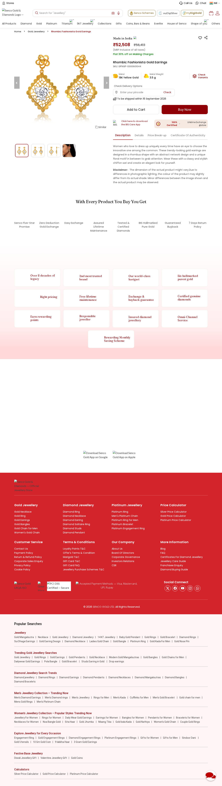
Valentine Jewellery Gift (54, 758)
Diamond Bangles (174, 677)
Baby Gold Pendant (129, 637)
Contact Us (21, 548)
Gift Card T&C (71, 561)
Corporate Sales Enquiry (28, 561)
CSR (114, 565)
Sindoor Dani (189, 737)
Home (17, 31)
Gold (39, 23)
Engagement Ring (24, 737)
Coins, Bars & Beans (138, 23)
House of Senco (176, 23)
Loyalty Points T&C (74, 548)
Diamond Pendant (74, 532)
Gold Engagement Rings (51, 737)
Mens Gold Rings (23, 701)
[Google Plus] (190, 588)
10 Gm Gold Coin (42, 742)
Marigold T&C (71, 557)
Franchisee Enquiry (171, 565)
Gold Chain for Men (26, 528)
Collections (104, 23)
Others (216, 23)
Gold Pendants (77, 657)
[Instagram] (183, 588)
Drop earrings (116, 661)
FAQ (162, 553)
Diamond (26, 23)
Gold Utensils (21, 742)
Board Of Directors (123, 553)
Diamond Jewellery (82, 637)
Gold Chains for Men (173, 657)
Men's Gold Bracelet (164, 697)
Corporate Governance (126, 557)
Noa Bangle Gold (52, 721)
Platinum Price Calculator (175, 520)
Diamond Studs (72, 528)
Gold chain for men (189, 697)
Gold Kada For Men (160, 641)
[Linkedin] (197, 588)
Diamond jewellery (24, 677)
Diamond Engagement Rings (84, 737)
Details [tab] (139, 135)
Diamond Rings (187, 637)
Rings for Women (51, 717)
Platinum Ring (120, 511)
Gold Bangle (119, 641)
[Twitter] (168, 588)
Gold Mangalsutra (24, 637)
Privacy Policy (22, 565)
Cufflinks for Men (139, 697)
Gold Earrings (22, 520)
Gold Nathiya (143, 721)
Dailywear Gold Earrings (27, 661)
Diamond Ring (71, 511)
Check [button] (167, 92)
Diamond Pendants (93, 677)
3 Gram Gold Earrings (85, 742)
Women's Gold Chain (27, 532)
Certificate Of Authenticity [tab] (188, 135)
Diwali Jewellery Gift (25, 758)
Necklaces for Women (26, 721)
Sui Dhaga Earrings (24, 641)
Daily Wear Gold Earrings (78, 717)
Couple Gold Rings (190, 721)
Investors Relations (123, 561)
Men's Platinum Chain (125, 516)
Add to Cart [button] (136, 109)
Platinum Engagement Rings (120, 737)
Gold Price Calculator (173, 516)
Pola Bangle (51, 661)
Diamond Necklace (74, 516)
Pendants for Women (160, 717)
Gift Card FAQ (71, 565)
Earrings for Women (107, 717)
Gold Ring (19, 516)
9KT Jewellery (85, 23)
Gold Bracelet (167, 637)
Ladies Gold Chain (99, 641)
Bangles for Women (133, 717)
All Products (9, 23)
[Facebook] (175, 588)
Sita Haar (70, 721)
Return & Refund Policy (28, 557)
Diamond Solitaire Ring (76, 524)
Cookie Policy (22, 569)
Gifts (119, 23)
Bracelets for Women (188, 717)
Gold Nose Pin (181, 641)
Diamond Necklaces (120, 677)
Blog (162, 548)
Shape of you (199, 23)
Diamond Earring (73, 520)
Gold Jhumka (86, 721)
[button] (113, 13)
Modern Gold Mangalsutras (124, 657)
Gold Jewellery (36, 31)
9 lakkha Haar (62, 742)
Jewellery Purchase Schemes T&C (83, 569)
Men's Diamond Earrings (27, 697)
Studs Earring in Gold (93, 661)
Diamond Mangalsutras (148, 677)
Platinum (51, 23)
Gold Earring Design (50, 641)
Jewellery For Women (26, 717)
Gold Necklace (23, 511)
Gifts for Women (149, 737)
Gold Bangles (22, 524)
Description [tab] (123, 135)
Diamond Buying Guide (174, 569)
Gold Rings (150, 637)
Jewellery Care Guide (173, 561)
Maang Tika (104, 721)
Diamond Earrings (69, 677)
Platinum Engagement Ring (128, 528)
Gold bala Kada (124, 721)
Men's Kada (119, 697)
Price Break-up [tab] (157, 135)
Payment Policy (23, 553)
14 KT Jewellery (106, 637)
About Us (117, 548)
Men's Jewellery (80, 697)
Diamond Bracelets (25, 681)
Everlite (158, 23)
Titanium (67, 23)
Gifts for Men (170, 737)
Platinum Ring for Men (125, 520)
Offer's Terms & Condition (79, 553)
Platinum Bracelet (122, 524)
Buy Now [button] (184, 109)
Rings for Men (101, 697)
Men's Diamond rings (56, 697)
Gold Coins (77, 758)
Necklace (43, 637)
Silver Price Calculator (173, 511)
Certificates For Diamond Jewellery (181, 557)
